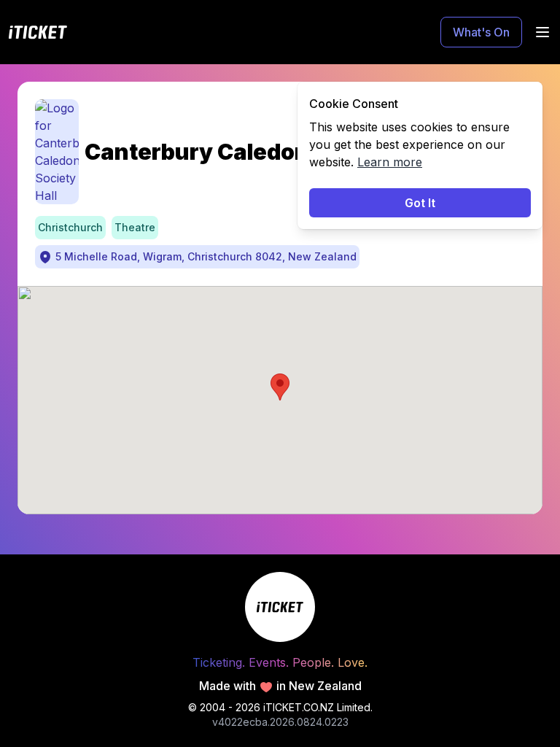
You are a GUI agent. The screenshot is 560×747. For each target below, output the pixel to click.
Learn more (389, 162)
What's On (481, 32)
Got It (420, 203)
